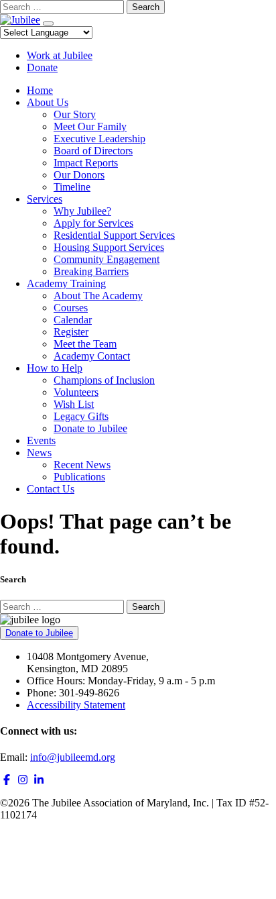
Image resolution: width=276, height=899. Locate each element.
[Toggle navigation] (48, 23)
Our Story (75, 114)
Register (71, 331)
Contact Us (50, 488)
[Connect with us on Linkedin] (39, 780)
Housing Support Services (109, 247)
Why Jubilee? (82, 211)
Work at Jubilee (59, 55)
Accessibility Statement (76, 704)
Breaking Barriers (91, 271)
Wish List (74, 404)
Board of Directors (93, 150)
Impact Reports (86, 162)
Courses (71, 307)
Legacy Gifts (81, 416)
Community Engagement (106, 259)
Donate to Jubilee (90, 428)
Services (44, 199)
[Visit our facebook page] (6, 780)
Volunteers (76, 392)
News (39, 452)
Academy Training (66, 283)
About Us (47, 102)
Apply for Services (93, 223)
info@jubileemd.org (72, 757)
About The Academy (98, 295)
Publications (79, 476)
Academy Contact (92, 356)
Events (41, 440)
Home (40, 90)
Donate (42, 67)
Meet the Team (85, 344)
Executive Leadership (99, 138)
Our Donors (79, 174)
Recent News (82, 464)
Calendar (73, 319)
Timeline (72, 187)
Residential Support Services (114, 235)
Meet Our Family (90, 126)
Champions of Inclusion (104, 380)
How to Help (54, 368)
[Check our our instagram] (22, 780)
